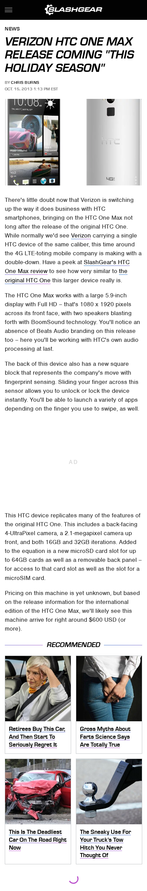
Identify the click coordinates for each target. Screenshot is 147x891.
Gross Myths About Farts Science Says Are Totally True (105, 736)
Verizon (81, 235)
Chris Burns (25, 82)
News (12, 29)
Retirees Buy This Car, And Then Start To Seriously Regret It (37, 736)
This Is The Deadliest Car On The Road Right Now (38, 839)
